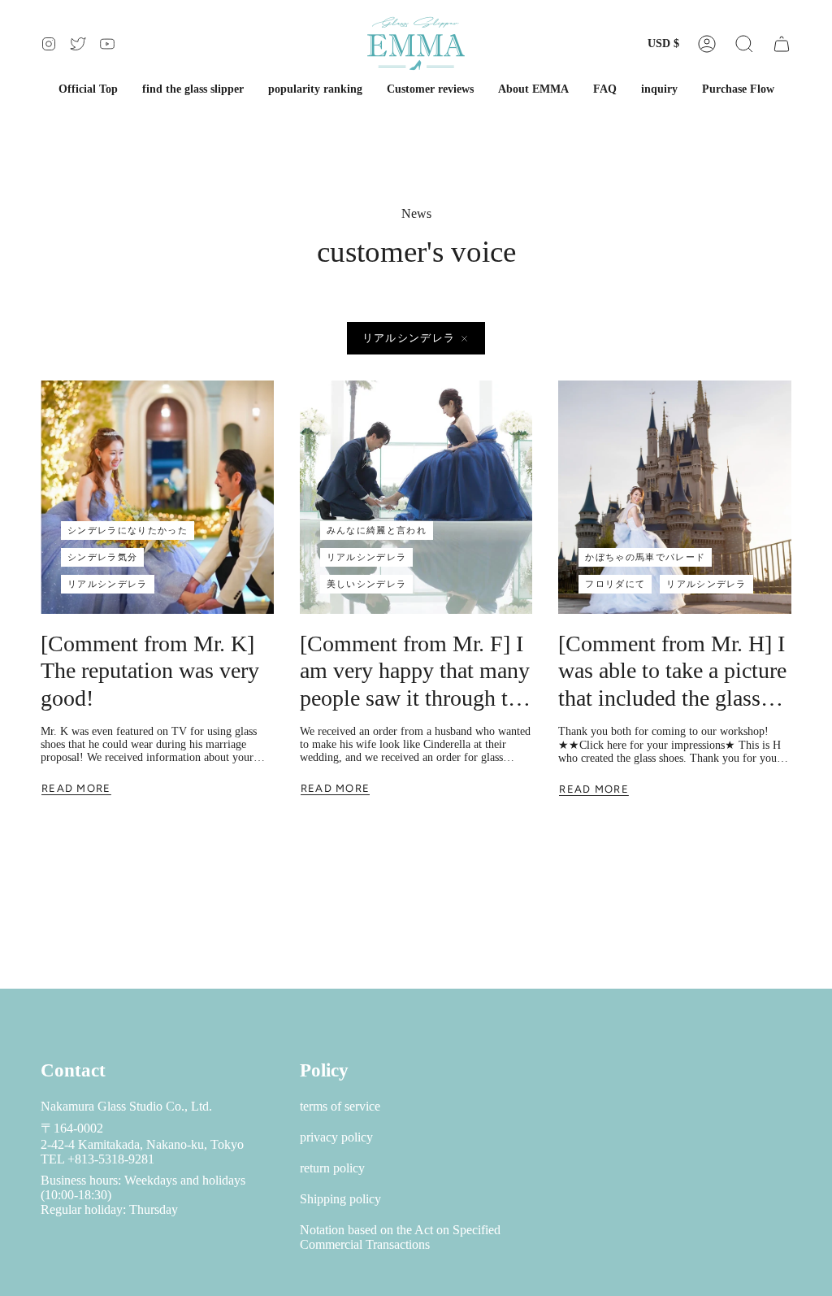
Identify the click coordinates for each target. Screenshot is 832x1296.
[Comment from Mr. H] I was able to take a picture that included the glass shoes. (672, 671)
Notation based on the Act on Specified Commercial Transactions (400, 1237)
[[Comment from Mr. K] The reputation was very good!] (157, 497)
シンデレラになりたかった (127, 530)
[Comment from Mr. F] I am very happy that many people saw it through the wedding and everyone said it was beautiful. (415, 671)
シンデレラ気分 (102, 557)
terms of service (340, 1106)
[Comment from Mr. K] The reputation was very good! (150, 671)
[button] (744, 43)
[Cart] (781, 43)
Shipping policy (340, 1199)
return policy (332, 1168)
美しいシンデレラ (367, 584)
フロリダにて (615, 584)
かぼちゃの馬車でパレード (645, 557)
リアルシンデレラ (408, 338)
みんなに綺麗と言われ (377, 530)
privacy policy (336, 1137)
